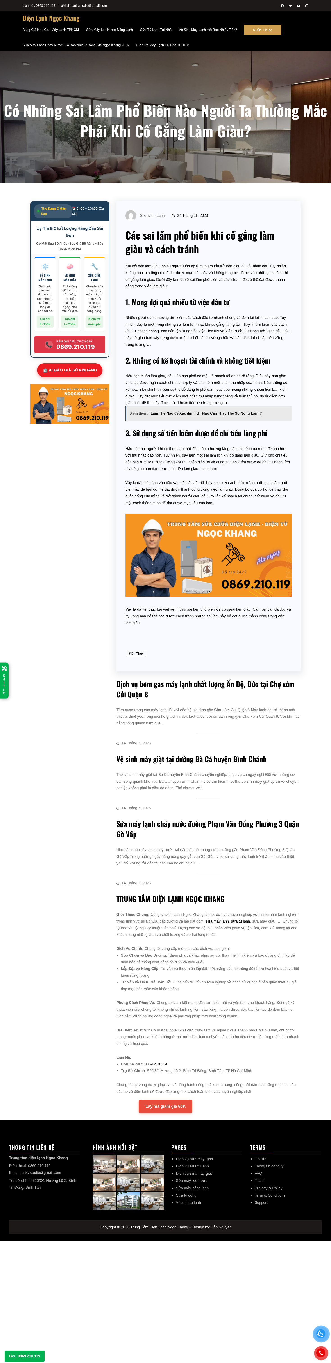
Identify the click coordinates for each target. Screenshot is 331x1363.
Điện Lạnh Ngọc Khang (51, 18)
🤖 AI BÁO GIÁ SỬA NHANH (70, 370)
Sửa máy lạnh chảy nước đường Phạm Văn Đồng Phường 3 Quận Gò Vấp (207, 828)
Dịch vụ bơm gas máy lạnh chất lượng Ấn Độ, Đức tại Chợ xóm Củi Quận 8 (205, 688)
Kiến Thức (262, 30)
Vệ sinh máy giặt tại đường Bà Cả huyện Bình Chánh (191, 759)
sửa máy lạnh (217, 921)
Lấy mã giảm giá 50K (165, 1106)
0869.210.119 (156, 1064)
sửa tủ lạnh (240, 921)
